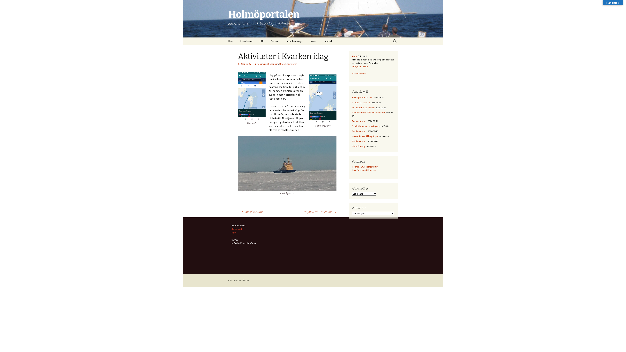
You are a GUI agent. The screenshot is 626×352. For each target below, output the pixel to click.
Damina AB (236, 228)
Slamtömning (358, 146)
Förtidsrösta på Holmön (363, 107)
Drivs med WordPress (238, 280)
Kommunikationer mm (267, 63)
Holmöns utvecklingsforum (365, 166)
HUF (262, 41)
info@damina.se (360, 66)
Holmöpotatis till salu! (362, 97)
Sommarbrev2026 (359, 73)
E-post (234, 232)
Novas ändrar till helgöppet (365, 136)
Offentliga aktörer (288, 63)
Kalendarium (246, 41)
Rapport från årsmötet (320, 212)
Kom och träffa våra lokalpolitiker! (368, 112)
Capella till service (361, 102)
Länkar (313, 41)
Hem (230, 41)
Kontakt (328, 41)
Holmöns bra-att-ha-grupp (364, 170)
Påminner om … (359, 121)
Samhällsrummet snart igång (366, 126)
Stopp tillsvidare (250, 212)
